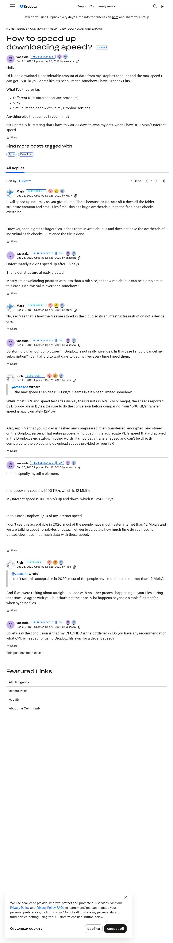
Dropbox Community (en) (95, 6)
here (115, 17)
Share (12, 138)
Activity (14, 699)
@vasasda (19, 387)
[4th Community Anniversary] (50, 191)
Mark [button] (20, 191)
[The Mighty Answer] (55, 376)
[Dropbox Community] (28, 6)
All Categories (19, 682)
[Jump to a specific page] (163, 181)
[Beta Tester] (56, 191)
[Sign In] (162, 6)
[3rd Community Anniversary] (59, 57)
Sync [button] (11, 154)
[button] (10, 59)
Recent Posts (18, 691)
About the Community (25, 708)
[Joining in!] (65, 57)
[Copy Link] (77, 61)
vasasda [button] (22, 57)
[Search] (155, 6)
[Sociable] (62, 191)
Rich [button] (19, 376)
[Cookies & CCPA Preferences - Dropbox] (68, 915)
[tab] (15, 168)
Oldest (24, 181)
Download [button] (26, 154)
